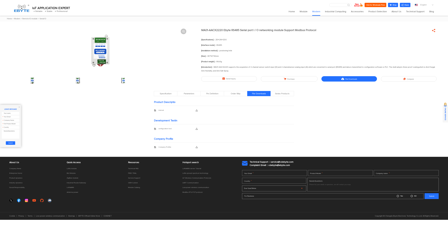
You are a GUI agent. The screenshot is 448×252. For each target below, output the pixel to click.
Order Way (235, 94)
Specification (166, 94)
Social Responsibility (17, 187)
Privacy (21, 216)
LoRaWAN (70, 187)
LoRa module (72, 168)
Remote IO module (29, 19)
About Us (396, 11)
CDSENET (107, 216)
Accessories (357, 11)
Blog (431, 11)
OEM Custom (133, 183)
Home (292, 11)
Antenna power (72, 192)
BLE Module (71, 173)
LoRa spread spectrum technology (195, 173)
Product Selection (377, 11)
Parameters (189, 94)
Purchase (289, 79)
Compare (409, 79)
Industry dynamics (16, 183)
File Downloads (349, 79)
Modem (316, 11)
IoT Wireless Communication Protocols (196, 178)
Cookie (12, 216)
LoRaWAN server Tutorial (191, 168)
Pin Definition (212, 94)
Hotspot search (190, 162)
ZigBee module (72, 178)
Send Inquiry (229, 78)
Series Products (282, 94)
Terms (30, 216)
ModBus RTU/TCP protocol (192, 192)
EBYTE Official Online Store (89, 216)
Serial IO (43, 19)
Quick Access (74, 162)
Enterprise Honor (15, 173)
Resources (133, 162)
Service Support (134, 178)
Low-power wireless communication (195, 187)
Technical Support (415, 11)
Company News (15, 168)
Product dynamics (15, 178)
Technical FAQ (133, 168)
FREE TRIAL (132, 173)
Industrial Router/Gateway (76, 183)
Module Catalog (134, 187)
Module (304, 11)
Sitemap (71, 216)
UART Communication (190, 183)
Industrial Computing (335, 11)
